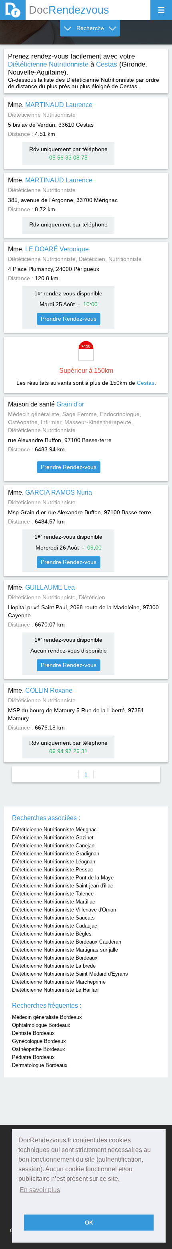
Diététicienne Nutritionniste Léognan (53, 862)
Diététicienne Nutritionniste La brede (54, 966)
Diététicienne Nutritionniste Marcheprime (59, 982)
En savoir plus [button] (40, 1189)
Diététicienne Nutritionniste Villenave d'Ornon (64, 910)
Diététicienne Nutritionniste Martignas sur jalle (65, 950)
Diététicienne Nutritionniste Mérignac (54, 830)
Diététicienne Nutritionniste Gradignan (55, 854)
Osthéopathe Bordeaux (38, 1049)
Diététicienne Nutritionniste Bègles (52, 934)
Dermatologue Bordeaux (40, 1065)
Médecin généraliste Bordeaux (47, 1017)
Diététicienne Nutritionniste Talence (53, 894)
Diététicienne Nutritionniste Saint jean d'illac (62, 886)
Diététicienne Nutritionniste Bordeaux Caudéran (66, 942)
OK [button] (89, 1222)
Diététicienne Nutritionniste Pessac (52, 870)
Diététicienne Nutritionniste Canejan (53, 846)
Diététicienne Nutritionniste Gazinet (53, 838)
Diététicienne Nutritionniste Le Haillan (55, 990)
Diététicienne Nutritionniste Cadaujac (54, 926)
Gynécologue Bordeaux (39, 1041)
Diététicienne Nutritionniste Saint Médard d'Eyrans (70, 974)
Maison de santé (46, 404)
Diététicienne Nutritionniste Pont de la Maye (63, 878)
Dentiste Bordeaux (33, 1033)
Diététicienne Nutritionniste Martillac (53, 902)
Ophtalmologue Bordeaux (41, 1025)
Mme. (50, 104)
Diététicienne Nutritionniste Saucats (53, 918)
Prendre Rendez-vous (68, 318)
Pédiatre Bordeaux (33, 1057)
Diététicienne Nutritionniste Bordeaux (55, 958)
